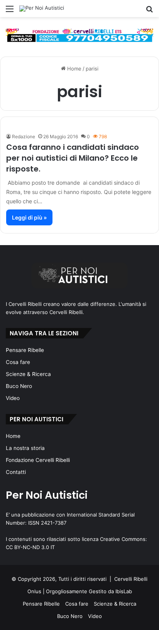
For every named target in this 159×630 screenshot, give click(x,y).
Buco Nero (19, 386)
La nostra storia (25, 448)
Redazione (23, 136)
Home (73, 68)
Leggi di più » (29, 217)
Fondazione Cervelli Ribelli (38, 460)
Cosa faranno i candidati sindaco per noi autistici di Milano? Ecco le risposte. (72, 158)
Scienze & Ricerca (28, 374)
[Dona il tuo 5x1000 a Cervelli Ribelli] (79, 35)
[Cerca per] (149, 11)
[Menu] (10, 11)
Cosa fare (18, 362)
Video (13, 398)
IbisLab (123, 591)
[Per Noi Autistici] (41, 8)
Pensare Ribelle (25, 350)
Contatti (16, 472)
